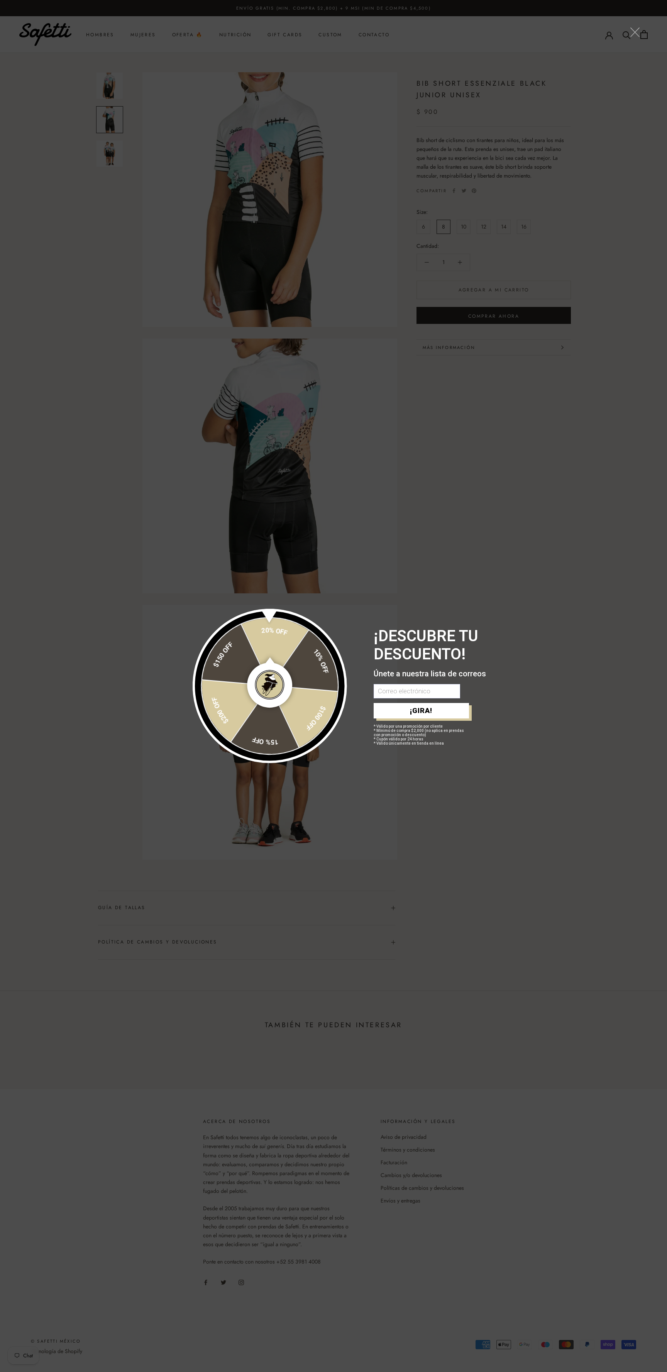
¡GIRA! (421, 710)
